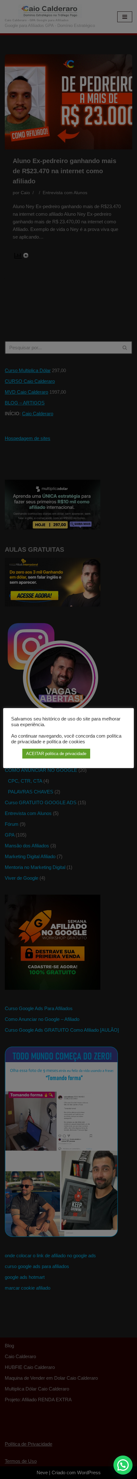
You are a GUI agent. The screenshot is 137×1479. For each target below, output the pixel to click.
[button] (123, 1465)
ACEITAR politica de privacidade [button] (56, 753)
